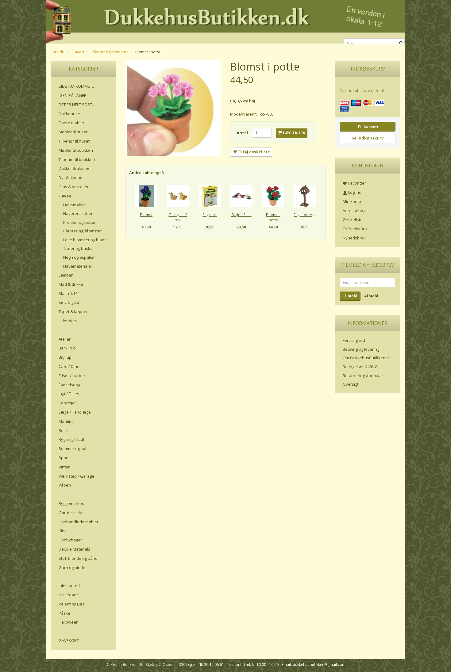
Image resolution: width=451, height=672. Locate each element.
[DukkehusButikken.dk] (225, 21)
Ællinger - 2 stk (177, 217)
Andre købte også (146, 172)
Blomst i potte (273, 217)
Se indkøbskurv (368, 138)
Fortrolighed (354, 340)
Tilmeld (350, 296)
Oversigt (350, 384)
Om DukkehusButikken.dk (367, 358)
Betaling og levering (361, 349)
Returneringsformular (363, 375)
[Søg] (401, 43)
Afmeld (371, 296)
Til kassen (367, 126)
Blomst (146, 214)
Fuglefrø (209, 214)
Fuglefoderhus (305, 214)
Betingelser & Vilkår (361, 366)
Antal (243, 133)
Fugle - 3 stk (241, 214)
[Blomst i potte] (173, 108)
